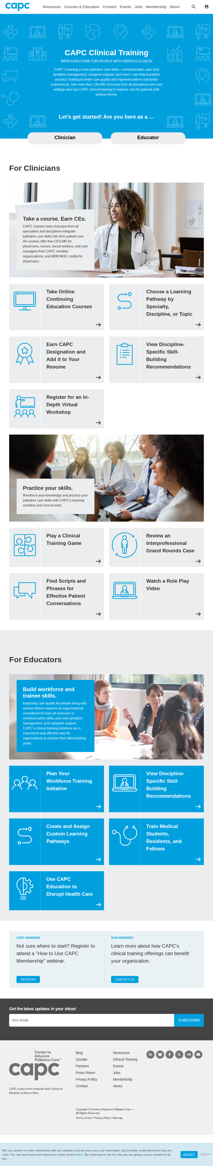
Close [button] (204, 1154)
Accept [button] (189, 1154)
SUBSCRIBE (189, 1020)
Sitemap (117, 1117)
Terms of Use (84, 1117)
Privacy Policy (86, 1079)
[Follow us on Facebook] (170, 1055)
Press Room (85, 1073)
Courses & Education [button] (81, 7)
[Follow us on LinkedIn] (150, 1055)
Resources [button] (52, 7)
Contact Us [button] (124, 979)
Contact (82, 1086)
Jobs (116, 1073)
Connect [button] (109, 7)
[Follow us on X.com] (179, 1055)
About (117, 1086)
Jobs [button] (138, 7)
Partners (82, 1066)
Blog (79, 1053)
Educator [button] (148, 137)
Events (118, 1066)
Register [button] (28, 979)
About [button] (175, 7)
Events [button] (125, 7)
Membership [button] (156, 7)
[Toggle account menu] (207, 6)
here (80, 1154)
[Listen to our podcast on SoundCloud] (189, 1055)
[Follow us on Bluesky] (160, 1055)
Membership (122, 1079)
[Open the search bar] (193, 6)
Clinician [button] (65, 137)
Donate (81, 1059)
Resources (121, 1053)
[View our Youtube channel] (198, 1055)
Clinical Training (125, 1059)
